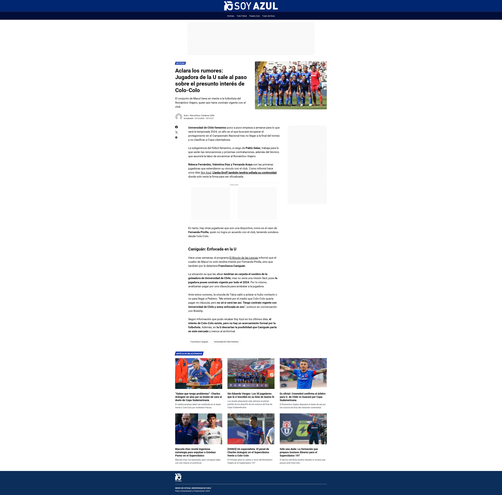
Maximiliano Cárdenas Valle (202, 115)
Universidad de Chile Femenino (226, 342)
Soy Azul (206, 172)
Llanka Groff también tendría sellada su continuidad (244, 172)
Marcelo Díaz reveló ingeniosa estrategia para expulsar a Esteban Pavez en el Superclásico (195, 452)
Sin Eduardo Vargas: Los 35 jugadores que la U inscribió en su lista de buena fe (250, 395)
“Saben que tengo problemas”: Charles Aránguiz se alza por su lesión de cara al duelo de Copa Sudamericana (198, 397)
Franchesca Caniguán (199, 342)
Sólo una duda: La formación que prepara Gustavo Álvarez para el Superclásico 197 (299, 452)
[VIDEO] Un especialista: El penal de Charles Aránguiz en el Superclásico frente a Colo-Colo (248, 452)
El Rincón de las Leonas (243, 257)
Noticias (180, 63)
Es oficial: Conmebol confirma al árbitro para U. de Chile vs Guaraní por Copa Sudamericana (303, 397)
